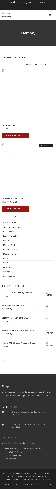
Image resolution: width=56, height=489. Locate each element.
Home (6, 484)
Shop (39, 484)
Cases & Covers (10, 223)
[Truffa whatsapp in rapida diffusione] (6, 415)
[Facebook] (24, 7)
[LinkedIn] (28, 7)
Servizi (25, 484)
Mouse (6, 258)
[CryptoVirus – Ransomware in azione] (6, 427)
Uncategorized (9, 276)
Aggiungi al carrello (15, 135)
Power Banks (8, 267)
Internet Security (10, 236)
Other (5, 262)
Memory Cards (9, 245)
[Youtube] (19, 401)
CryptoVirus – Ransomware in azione (28, 424)
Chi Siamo (16, 484)
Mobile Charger (9, 254)
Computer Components (13, 227)
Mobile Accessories (11, 249)
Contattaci (48, 484)
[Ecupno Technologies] (12, 15)
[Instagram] (32, 7)
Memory (6, 240)
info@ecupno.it (11, 458)
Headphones (8, 231)
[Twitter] (7, 401)
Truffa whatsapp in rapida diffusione (28, 412)
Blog (32, 484)
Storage (6, 271)
